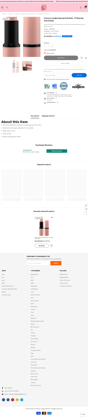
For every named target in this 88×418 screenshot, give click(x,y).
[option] (21, 37)
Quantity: (46, 43)
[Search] (7, 7)
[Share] (85, 58)
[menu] (2, 7)
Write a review (57, 151)
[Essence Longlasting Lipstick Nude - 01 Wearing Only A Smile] (44, 226)
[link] (81, 58)
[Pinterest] (12, 399)
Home (4, 14)
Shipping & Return (48, 116)
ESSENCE (51, 29)
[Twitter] (21, 399)
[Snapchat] (17, 399)
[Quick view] (51, 217)
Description (35, 116)
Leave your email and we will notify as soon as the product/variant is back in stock (64, 70)
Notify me (42, 246)
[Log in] (81, 7)
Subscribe (79, 75)
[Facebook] (3, 399)
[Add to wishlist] (51, 246)
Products (10, 14)
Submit (56, 263)
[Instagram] (8, 399)
